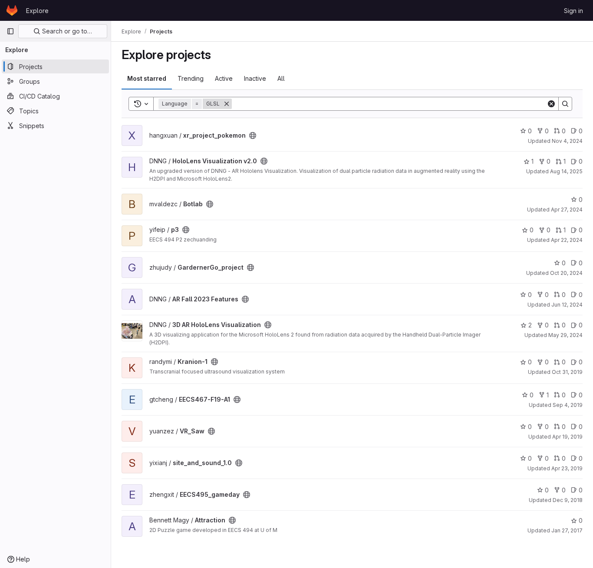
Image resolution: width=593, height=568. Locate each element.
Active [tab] (224, 78)
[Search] (565, 104)
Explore (37, 10)
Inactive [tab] (255, 78)
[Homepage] (12, 10)
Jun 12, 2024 (567, 304)
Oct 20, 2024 (566, 273)
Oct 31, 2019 (567, 372)
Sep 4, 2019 (568, 405)
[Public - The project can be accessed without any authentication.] (252, 135)
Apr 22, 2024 (567, 240)
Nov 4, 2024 (567, 141)
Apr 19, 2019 (567, 436)
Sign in (573, 10)
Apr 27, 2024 (567, 209)
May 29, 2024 (565, 335)
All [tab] (281, 78)
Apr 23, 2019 (567, 468)
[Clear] (551, 104)
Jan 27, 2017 (567, 530)
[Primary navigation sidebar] (10, 31)
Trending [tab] (191, 78)
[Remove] (226, 104)
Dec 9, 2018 (568, 500)
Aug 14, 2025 (566, 171)
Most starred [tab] (146, 78)
